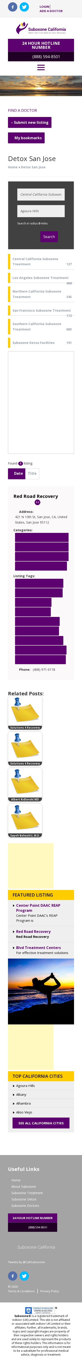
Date (18, 473)
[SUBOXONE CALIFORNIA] (41, 28)
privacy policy (49, 1291)
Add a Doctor (51, 11)
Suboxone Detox (23, 1199)
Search (49, 236)
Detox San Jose (33, 167)
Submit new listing (31, 122)
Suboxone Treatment (27, 1193)
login (44, 6)
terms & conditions (21, 1291)
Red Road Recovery (35, 496)
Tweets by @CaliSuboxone (26, 1262)
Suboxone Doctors (25, 1205)
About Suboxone (23, 1186)
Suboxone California (36, 1247)
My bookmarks (28, 137)
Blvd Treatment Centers (38, 947)
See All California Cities (41, 1123)
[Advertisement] (31, 866)
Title (32, 473)
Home (13, 167)
